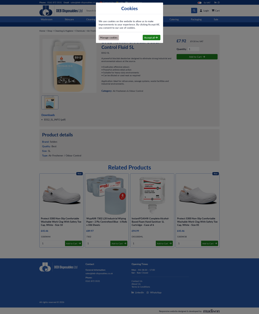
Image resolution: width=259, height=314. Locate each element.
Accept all (149, 37)
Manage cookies (108, 37)
